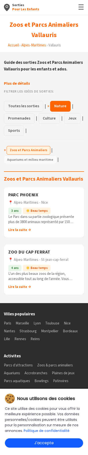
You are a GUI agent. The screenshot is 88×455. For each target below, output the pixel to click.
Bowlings (41, 381)
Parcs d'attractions (18, 365)
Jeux (72, 118)
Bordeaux (70, 331)
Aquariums (12, 373)
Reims (35, 339)
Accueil (13, 45)
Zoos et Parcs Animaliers (28, 150)
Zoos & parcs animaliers (55, 365)
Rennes (20, 339)
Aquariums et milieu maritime (30, 159)
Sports (14, 130)
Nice (67, 323)
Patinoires (60, 381)
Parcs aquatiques (17, 381)
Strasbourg (28, 331)
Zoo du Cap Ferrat (29, 252)
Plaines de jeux (63, 373)
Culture (49, 118)
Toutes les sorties (23, 106)
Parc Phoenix (23, 195)
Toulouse (52, 323)
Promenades (19, 118)
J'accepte (44, 443)
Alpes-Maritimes (33, 45)
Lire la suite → (19, 230)
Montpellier (49, 331)
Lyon (37, 323)
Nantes (9, 331)
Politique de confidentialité (46, 430)
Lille (7, 339)
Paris (7, 323)
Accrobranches (35, 373)
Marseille (22, 323)
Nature (60, 106)
